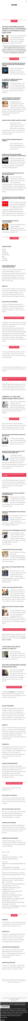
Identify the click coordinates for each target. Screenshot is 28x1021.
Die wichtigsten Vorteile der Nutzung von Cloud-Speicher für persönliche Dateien (13, 64)
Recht (3, 256)
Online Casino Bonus (19, 215)
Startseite (4, 979)
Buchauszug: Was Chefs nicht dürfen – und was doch (14, 379)
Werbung (13, 979)
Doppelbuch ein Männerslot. (17, 52)
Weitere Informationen (20, 1004)
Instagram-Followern (12, 47)
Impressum (14, 980)
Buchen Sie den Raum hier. (15, 941)
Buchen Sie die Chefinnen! (20, 979)
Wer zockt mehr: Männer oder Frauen (11, 809)
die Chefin (14, 5)
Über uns (8, 979)
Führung (4, 251)
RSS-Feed (9, 982)
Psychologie (5, 260)
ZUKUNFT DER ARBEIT (8, 705)
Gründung (4, 258)
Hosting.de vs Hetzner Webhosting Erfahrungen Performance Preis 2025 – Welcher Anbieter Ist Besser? (13, 880)
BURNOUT (5, 725)
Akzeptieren (5, 1006)
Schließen (2, 1020)
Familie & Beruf (6, 254)
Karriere (4, 249)
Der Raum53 (5, 934)
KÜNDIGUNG (5, 744)
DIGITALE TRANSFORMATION (9, 763)
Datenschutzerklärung (21, 980)
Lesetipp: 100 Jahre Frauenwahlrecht (14, 317)
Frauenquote (5, 252)
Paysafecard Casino (12, 167)
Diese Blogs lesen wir (16, 982)
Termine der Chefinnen (6, 980)
